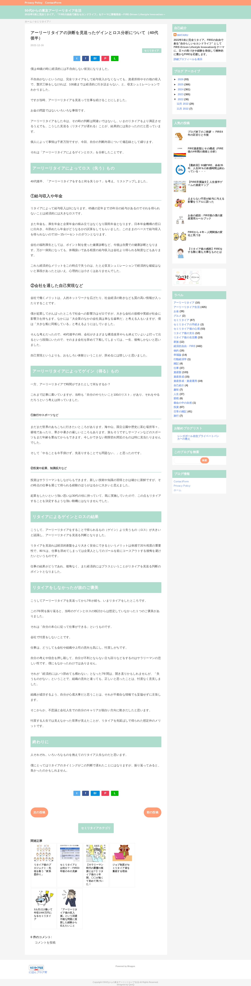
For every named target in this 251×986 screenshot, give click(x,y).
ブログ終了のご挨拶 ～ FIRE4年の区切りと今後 (205, 133)
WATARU (182, 35)
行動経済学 (180, 359)
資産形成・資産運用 (185, 380)
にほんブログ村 (38, 972)
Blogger (131, 966)
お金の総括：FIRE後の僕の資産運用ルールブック (205, 217)
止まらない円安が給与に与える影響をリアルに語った (206, 200)
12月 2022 (183, 103)
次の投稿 (39, 812)
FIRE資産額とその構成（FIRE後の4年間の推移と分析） (206, 150)
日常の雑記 (180, 411)
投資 (176, 407)
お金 (176, 311)
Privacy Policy (34, 2)
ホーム (178, 490)
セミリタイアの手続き (187, 324)
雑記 (176, 363)
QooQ (131, 984)
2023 (181, 94)
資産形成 (179, 376)
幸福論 (178, 354)
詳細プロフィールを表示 (188, 59)
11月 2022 (183, 108)
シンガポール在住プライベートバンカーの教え (198, 437)
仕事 (176, 367)
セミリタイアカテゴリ (96, 828)
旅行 (176, 415)
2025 (181, 84)
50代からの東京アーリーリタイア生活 (53, 10)
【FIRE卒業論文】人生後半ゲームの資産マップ (205, 183)
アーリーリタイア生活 (187, 307)
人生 (176, 394)
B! (95, 58)
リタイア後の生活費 (185, 337)
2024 (181, 89)
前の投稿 (152, 812)
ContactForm (53, 2)
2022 (181, 99)
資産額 (178, 372)
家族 (176, 341)
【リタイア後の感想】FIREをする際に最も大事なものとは (205, 250)
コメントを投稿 (45, 942)
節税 (176, 398)
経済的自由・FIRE (184, 346)
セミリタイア (151, 50)
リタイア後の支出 (184, 333)
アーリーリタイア (184, 302)
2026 (181, 79)
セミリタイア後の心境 (187, 328)
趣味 (176, 389)
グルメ (178, 315)
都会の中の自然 (183, 402)
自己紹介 (179, 385)
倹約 (176, 350)
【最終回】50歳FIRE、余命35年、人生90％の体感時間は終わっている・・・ (206, 168)
